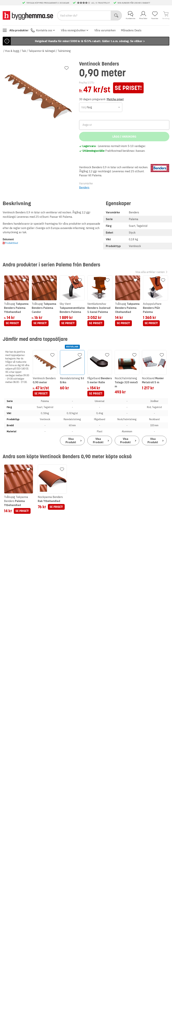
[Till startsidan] (28, 15)
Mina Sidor (143, 18)
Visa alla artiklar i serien (150, 272)
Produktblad (11, 243)
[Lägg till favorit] (66, 68)
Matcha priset (115, 99)
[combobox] (100, 107)
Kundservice (130, 18)
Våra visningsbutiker (73, 30)
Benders (84, 187)
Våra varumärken (105, 30)
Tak (24, 51)
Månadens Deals (131, 30)
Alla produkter (19, 30)
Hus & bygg (12, 51)
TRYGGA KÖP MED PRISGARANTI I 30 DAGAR (47, 3)
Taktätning (64, 51)
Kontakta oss (44, 30)
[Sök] (116, 15)
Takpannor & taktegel (41, 51)
